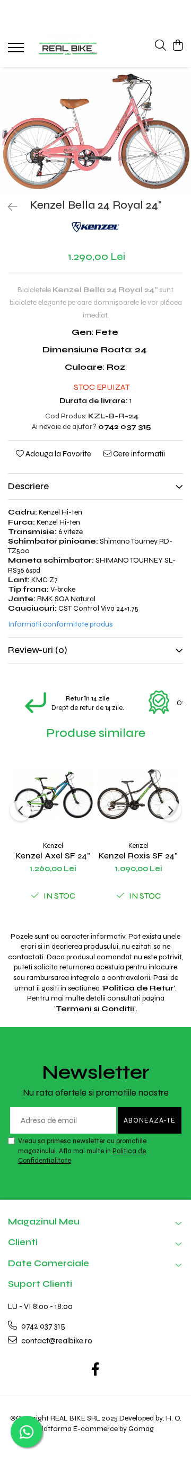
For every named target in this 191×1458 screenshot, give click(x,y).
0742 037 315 (42, 1326)
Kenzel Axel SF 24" (52, 855)
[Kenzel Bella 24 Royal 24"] (95, 130)
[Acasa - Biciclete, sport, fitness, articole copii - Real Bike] (68, 48)
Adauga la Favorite (57, 454)
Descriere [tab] (28, 486)
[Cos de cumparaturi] (177, 46)
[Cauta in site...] (160, 46)
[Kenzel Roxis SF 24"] (138, 794)
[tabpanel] (95, 130)
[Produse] (17, 51)
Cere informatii (138, 454)
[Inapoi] (8, 207)
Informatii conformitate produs (60, 624)
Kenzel (53, 846)
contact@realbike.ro (56, 1340)
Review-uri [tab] (37, 650)
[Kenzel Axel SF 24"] (52, 794)
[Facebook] (95, 1370)
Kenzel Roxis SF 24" (138, 855)
